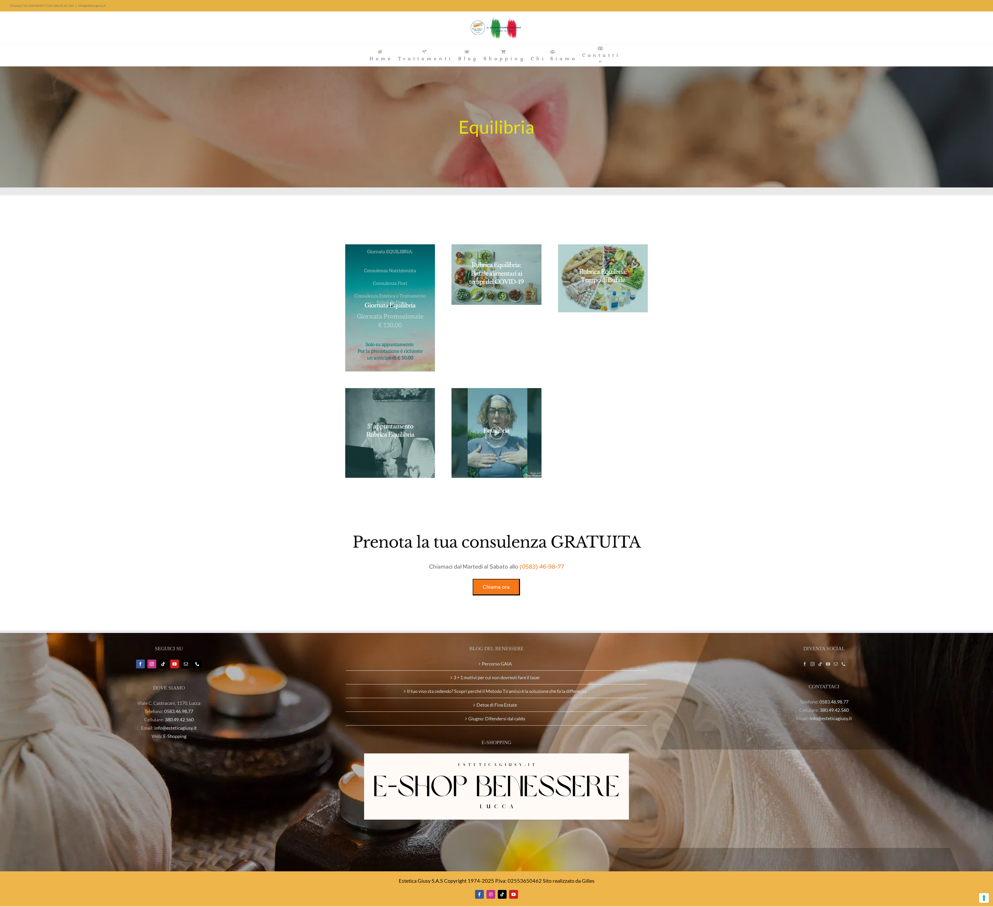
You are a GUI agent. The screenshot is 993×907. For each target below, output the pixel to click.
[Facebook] (140, 664)
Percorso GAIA (497, 664)
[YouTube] (174, 664)
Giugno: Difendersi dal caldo (496, 718)
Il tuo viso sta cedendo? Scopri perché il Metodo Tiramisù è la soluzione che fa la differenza (496, 691)
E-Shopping (174, 736)
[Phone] (197, 664)
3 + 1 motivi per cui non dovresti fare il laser (497, 677)
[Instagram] (151, 664)
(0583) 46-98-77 (542, 566)
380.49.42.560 (179, 719)
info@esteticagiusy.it (92, 5)
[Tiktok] (163, 664)
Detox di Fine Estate (497, 705)
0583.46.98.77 (178, 711)
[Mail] (186, 664)
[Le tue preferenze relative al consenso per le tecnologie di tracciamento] (984, 898)
